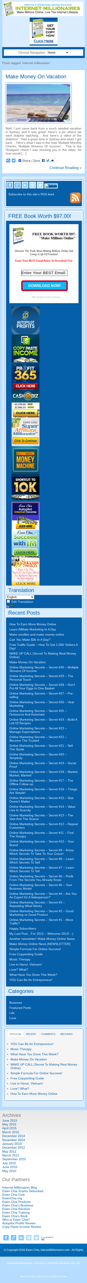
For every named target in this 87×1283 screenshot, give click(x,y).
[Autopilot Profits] (25, 333)
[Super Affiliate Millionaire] (25, 445)
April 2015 (9, 1128)
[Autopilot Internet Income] (25, 528)
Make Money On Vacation (36, 76)
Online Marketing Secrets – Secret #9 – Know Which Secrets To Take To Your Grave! (41, 851)
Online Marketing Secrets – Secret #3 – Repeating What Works (37, 904)
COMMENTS (48, 1034)
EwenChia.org (12, 1198)
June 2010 (9, 1167)
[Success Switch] (25, 584)
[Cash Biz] (25, 417)
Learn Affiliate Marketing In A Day (32, 629)
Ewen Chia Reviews (16, 1209)
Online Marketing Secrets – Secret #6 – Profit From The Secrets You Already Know (41, 878)
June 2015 (9, 1120)
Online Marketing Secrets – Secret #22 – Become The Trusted (38, 738)
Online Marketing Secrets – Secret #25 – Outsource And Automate (38, 712)
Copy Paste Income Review (21, 1227)
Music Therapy (19, 959)
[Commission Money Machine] (25, 473)
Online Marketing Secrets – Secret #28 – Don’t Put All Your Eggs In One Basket (42, 686)
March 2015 (10, 1132)
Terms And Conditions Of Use (52, 1276)
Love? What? (18, 969)
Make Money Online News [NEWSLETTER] (39, 944)
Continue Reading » (65, 168)
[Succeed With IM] (25, 556)
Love (12, 1018)
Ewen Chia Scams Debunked (22, 1191)
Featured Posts (20, 1008)
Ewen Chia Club (13, 1194)
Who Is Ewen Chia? (16, 1219)
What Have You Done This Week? (33, 974)
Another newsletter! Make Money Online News (42, 939)
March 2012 (10, 1155)
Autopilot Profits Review (18, 1223)
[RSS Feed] (75, 202)
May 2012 (9, 1151)
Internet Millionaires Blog (19, 1187)
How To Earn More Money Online (32, 624)
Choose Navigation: (32, 52)
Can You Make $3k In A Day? (29, 639)
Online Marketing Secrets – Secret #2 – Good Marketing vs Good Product (41, 912)
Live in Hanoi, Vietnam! (25, 964)
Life (11, 1013)
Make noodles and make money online (36, 634)
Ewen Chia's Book (15, 1216)
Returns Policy (27, 1276)
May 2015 (9, 1124)
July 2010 (9, 1163)
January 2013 (12, 1143)
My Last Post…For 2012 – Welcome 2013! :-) (41, 933)
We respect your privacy (46, 297)
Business (15, 1002)
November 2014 (13, 1140)
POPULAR (15, 1034)
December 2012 (13, 1147)
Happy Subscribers (22, 928)
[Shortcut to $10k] (25, 501)
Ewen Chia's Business (17, 1205)
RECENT (31, 1034)
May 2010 (9, 1171)
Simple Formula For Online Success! (35, 949)
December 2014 (13, 1136)
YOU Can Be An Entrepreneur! (30, 980)
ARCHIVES (66, 1034)
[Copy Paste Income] (25, 361)
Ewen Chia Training (16, 1212)
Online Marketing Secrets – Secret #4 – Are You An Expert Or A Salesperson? (43, 895)
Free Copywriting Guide (26, 954)
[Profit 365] (25, 389)
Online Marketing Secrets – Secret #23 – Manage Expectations (38, 730)
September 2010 (14, 1159)
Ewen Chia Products (16, 1202)
